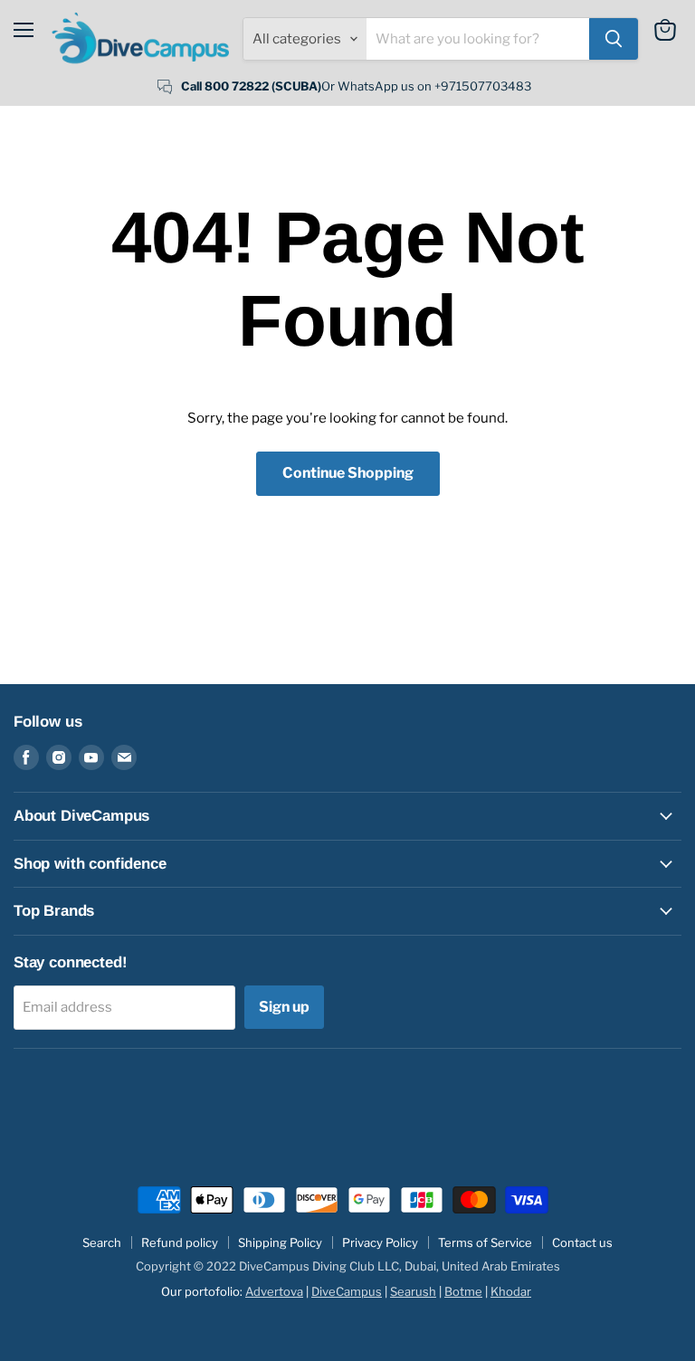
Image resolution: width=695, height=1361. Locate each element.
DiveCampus (346, 1291)
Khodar (510, 1291)
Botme (463, 1291)
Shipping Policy (280, 1242)
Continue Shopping (348, 472)
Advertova (274, 1291)
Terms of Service (485, 1242)
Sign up (284, 1006)
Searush (413, 1291)
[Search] (613, 39)
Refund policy (179, 1242)
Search (101, 1242)
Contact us (582, 1242)
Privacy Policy (380, 1242)
